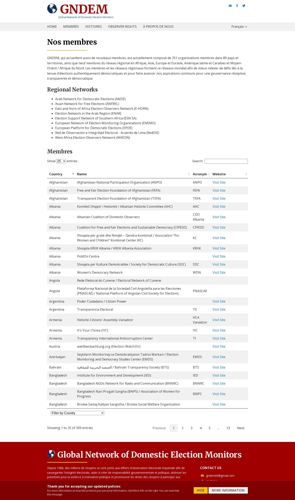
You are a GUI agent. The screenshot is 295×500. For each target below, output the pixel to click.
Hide (200, 490)
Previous (159, 428)
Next (240, 428)
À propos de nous (158, 26)
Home (52, 26)
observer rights (122, 26)
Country (55, 174)
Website (219, 174)
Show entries (62, 161)
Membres (71, 26)
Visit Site (219, 182)
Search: (197, 161)
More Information (228, 490)
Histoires (93, 26)
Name (82, 174)
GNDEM (82, 9)
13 (228, 428)
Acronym (200, 174)
